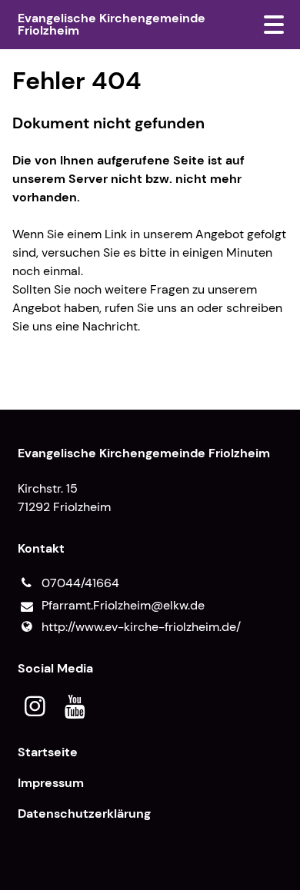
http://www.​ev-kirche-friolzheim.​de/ (141, 627)
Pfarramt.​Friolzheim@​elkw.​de (123, 605)
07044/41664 (80, 583)
